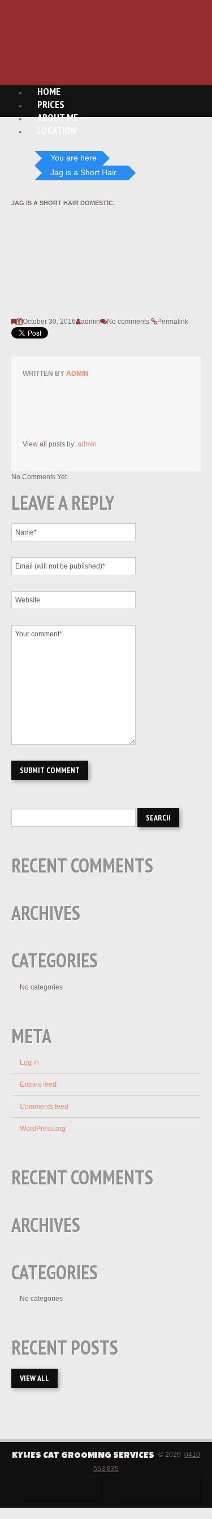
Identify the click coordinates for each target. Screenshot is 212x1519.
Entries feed (38, 1084)
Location (56, 130)
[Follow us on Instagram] (160, 1488)
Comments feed (44, 1106)
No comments (128, 322)
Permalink (172, 322)
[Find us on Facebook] (61, 1488)
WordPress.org (43, 1128)
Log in (29, 1062)
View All (34, 1378)
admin (90, 322)
